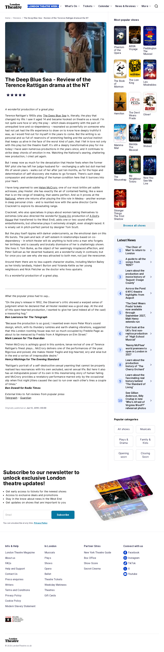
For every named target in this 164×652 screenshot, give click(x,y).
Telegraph (11, 397)
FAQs (8, 563)
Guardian (25, 397)
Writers (9, 584)
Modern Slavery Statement (20, 606)
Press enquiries (14, 579)
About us (10, 557)
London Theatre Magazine (20, 552)
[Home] (13, 6)
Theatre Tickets (53, 579)
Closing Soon (145, 455)
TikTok (132, 563)
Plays (48, 557)
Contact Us (11, 573)
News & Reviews (125, 6)
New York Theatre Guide (97, 552)
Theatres (50, 590)
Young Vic (64, 215)
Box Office (90, 557)
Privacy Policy (40, 523)
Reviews (17, 18)
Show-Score (91, 563)
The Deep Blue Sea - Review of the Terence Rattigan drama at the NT (56, 18)
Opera (48, 568)
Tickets (87, 6)
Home (8, 18)
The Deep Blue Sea (54, 115)
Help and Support (15, 568)
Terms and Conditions (17, 590)
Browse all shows (134, 225)
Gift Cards (50, 595)
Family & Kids (145, 441)
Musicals (145, 429)
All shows (123, 429)
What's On (71, 6)
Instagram (133, 557)
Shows (48, 563)
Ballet (48, 573)
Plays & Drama (123, 441)
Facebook (133, 552)
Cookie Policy (13, 600)
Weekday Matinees (55, 584)
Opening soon (124, 455)
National (10, 198)
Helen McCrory (48, 187)
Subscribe (63, 514)
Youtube (132, 573)
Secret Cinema (92, 568)
